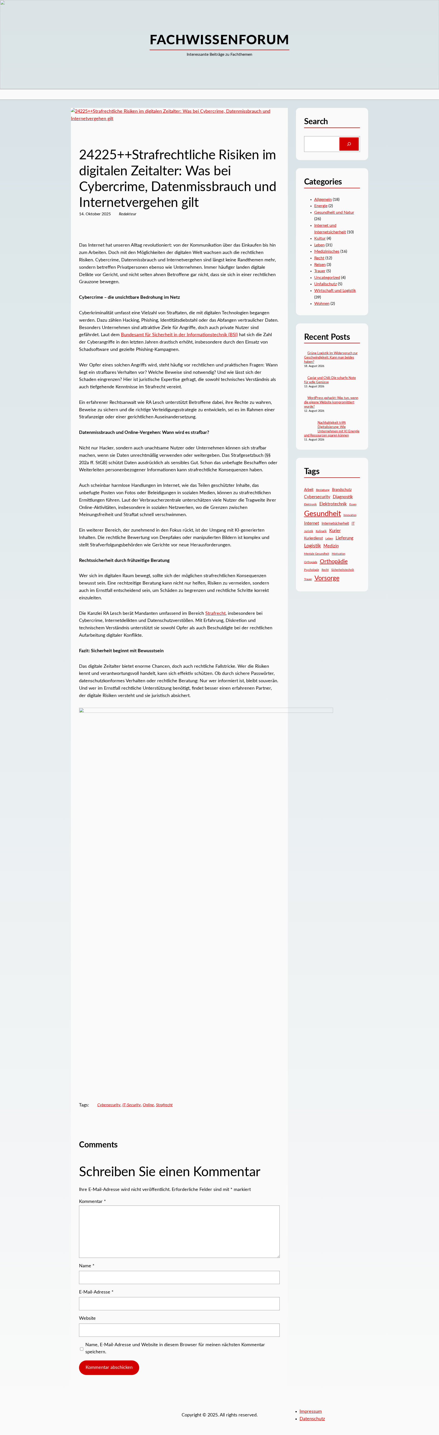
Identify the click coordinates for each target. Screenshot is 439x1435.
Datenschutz (312, 1419)
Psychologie (311, 570)
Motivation (338, 553)
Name (87, 1266)
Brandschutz (342, 490)
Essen (352, 504)
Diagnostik (343, 497)
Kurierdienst (313, 538)
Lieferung (344, 538)
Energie (320, 206)
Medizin (331, 546)
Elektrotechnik (333, 504)
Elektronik (310, 504)
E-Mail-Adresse (96, 1292)
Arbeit (308, 490)
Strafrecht (215, 613)
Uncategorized (327, 278)
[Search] (349, 144)
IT (353, 523)
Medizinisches (326, 251)
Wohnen (322, 304)
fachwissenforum (219, 40)
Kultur (320, 238)
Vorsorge (327, 578)
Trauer (319, 271)
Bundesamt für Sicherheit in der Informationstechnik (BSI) (179, 335)
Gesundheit (322, 514)
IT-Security (131, 1105)
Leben (319, 245)
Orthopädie (334, 561)
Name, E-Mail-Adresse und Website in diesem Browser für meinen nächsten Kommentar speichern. (175, 1349)
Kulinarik (321, 531)
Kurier (335, 531)
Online (148, 1105)
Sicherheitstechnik (342, 570)
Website (87, 1318)
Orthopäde (310, 562)
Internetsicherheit (335, 523)
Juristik (308, 531)
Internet (311, 523)
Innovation (349, 515)
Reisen (320, 265)
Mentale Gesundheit (316, 553)
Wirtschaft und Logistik (335, 291)
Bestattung (323, 490)
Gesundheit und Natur (334, 212)
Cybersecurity (108, 1105)
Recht (84, 138)
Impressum (311, 1411)
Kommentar (92, 1201)
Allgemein (323, 199)
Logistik (312, 545)
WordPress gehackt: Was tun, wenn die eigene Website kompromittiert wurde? (331, 402)
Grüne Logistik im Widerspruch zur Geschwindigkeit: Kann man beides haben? (331, 358)
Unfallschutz (325, 284)
